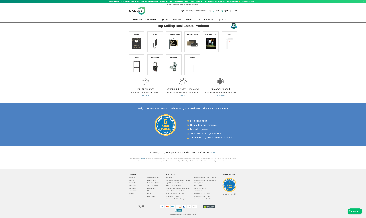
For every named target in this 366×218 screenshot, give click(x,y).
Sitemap (131, 193)
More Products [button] (208, 20)
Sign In (226, 11)
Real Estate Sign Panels (202, 196)
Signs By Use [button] (222, 20)
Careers (131, 180)
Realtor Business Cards (202, 193)
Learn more (146, 95)
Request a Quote (153, 183)
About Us (132, 177)
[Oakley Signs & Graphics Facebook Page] (139, 207)
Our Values (132, 188)
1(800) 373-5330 (186, 11)
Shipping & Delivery (200, 188)
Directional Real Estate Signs (176, 199)
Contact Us (132, 183)
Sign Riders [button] (165, 20)
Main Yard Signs (137, 20)
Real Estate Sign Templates (175, 191)
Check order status (199, 11)
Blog (209, 11)
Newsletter (132, 185)
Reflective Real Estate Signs (203, 199)
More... (213, 152)
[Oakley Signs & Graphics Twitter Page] (143, 207)
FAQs (149, 193)
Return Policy (198, 185)
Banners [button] (189, 20)
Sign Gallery (170, 177)
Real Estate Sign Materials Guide (205, 180)
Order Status (151, 180)
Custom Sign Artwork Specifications (178, 188)
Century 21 (142, 158)
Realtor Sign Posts (172, 196)
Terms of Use (198, 191)
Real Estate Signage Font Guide (205, 177)
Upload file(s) (151, 188)
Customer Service (153, 177)
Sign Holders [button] (177, 20)
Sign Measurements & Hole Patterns (178, 180)
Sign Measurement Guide (174, 183)
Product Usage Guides (173, 185)
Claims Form (151, 196)
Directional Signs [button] (150, 20)
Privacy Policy (198, 183)
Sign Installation (152, 185)
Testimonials (133, 191)
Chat (217, 11)
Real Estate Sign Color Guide (176, 193)
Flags (198, 20)
